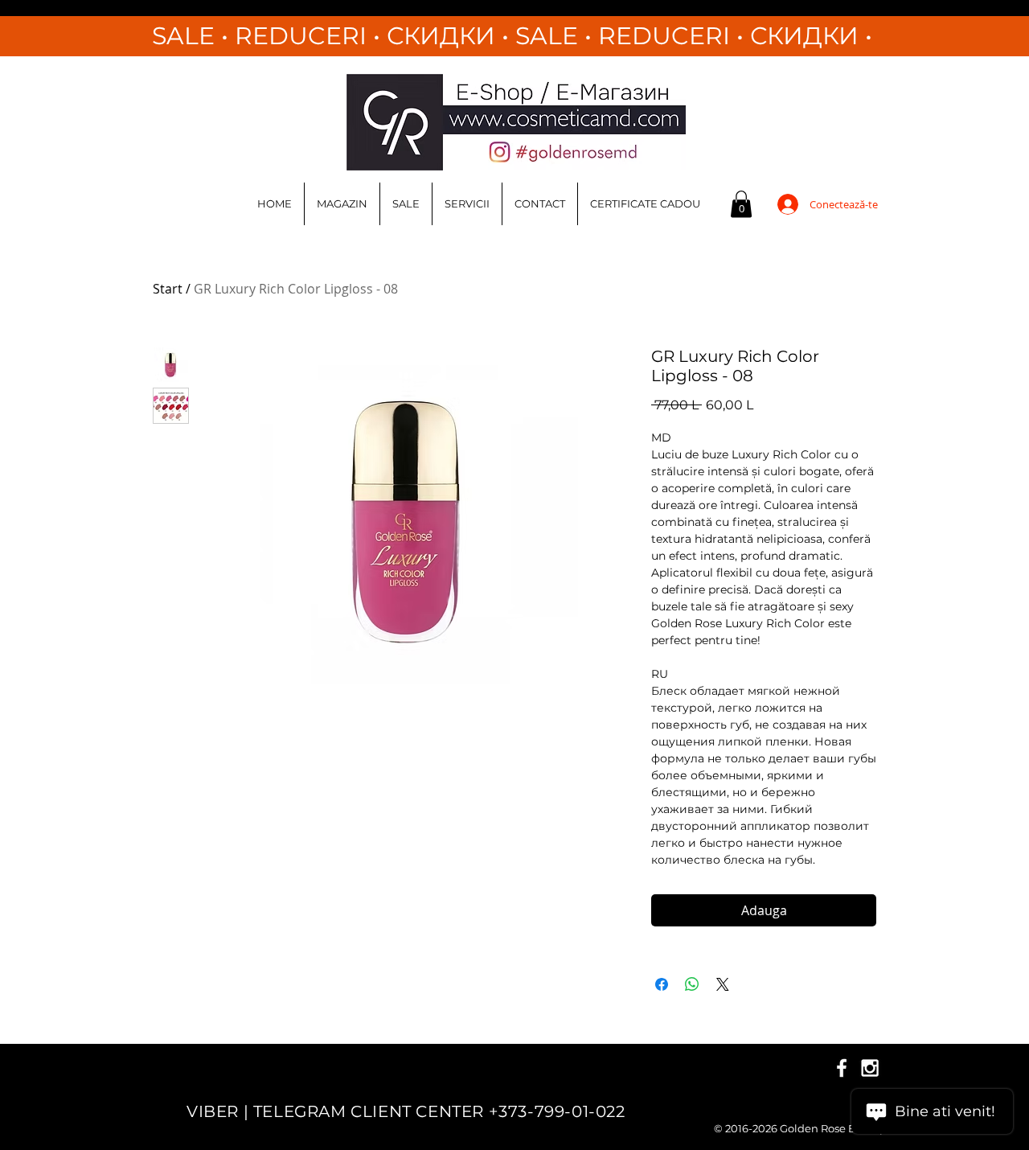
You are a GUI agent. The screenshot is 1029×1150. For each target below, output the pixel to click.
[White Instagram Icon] (870, 1068)
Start (167, 289)
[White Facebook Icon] (842, 1068)
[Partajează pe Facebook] (661, 984)
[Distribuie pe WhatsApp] (692, 984)
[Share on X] (722, 984)
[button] (741, 204)
